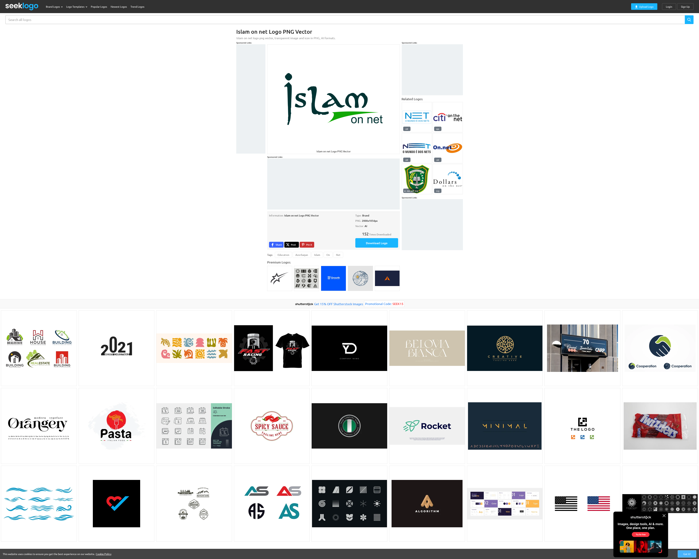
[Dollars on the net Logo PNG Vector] (448, 179)
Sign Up (685, 6)
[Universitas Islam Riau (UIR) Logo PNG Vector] (417, 179)
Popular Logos (99, 6)
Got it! (687, 554)
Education (283, 255)
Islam (317, 255)
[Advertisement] (250, 99)
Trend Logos (137, 6)
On (328, 255)
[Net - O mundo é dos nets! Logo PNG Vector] (417, 148)
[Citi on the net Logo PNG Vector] (448, 117)
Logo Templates (75, 6)
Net (338, 255)
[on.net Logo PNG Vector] (448, 148)
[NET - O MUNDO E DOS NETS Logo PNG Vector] (417, 117)
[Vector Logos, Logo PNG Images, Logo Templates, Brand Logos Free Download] (22, 6)
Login (669, 6)
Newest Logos (119, 6)
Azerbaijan (301, 255)
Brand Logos (53, 6)
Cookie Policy (103, 554)
